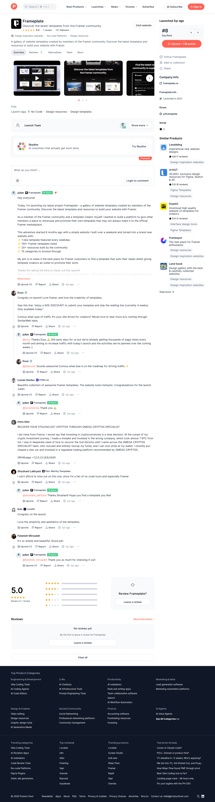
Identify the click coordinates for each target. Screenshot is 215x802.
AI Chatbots (65, 684)
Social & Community (70, 708)
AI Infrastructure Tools (70, 688)
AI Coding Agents (20, 688)
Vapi (62, 768)
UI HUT (173, 169)
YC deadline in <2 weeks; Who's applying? (179, 758)
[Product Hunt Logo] (14, 6)
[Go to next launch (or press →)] (198, 32)
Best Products (75, 6)
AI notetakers (114, 684)
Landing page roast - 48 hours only (175, 778)
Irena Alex (24, 421)
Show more (138, 125)
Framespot (175, 237)
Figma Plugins (18, 773)
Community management (72, 722)
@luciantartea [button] (31, 407)
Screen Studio (115, 753)
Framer (112, 768)
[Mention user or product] (17, 180)
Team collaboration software (122, 693)
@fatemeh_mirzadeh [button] (35, 559)
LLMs (62, 679)
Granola (63, 773)
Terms (82, 796)
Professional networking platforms (77, 718)
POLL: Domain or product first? (173, 753)
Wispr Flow (114, 763)
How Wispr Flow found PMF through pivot (178, 768)
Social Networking (68, 713)
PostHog (64, 763)
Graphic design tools (21, 722)
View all (82, 657)
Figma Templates (180, 190)
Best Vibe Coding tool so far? (172, 773)
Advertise (148, 6)
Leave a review (133, 602)
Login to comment (138, 180)
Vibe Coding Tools (20, 684)
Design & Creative (20, 708)
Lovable (64, 747)
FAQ (74, 796)
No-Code (36, 111)
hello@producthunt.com (176, 796)
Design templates (81, 111)
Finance (112, 708)
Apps (58, 796)
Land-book (175, 263)
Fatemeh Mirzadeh (29, 535)
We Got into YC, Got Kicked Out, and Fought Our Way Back (180, 763)
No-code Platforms (57, 35)
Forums (130, 6)
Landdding (175, 144)
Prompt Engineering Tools (72, 693)
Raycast (64, 778)
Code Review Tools (21, 763)
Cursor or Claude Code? (169, 747)
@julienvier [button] (29, 366)
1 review (47, 30)
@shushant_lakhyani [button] (35, 495)
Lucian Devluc (26, 380)
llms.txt (144, 796)
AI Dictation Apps (20, 753)
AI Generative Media (21, 727)
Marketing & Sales (165, 679)
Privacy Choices (117, 796)
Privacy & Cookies (97, 796)
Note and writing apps (119, 688)
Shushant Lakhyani (29, 471)
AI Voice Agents (164, 713)
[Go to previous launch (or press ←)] (191, 32)
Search (111, 697)
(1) (26, 284)
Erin (20, 509)
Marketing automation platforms (172, 688)
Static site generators (22, 778)
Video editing (18, 713)
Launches (97, 6)
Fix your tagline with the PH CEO (174, 783)
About (66, 796)
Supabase (65, 783)
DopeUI (173, 203)
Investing (112, 722)
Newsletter (47, 796)
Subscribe (176, 6)
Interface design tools (183, 224)
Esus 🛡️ (22, 292)
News (114, 6)
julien (21, 192)
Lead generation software (169, 684)
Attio (62, 758)
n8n (61, 753)
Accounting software (118, 713)
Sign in (198, 6)
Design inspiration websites (29, 35)
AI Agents (161, 708)
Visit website (144, 25)
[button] (80, 52)
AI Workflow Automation (120, 702)
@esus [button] (26, 339)
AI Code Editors (19, 693)
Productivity (114, 679)
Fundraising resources (119, 718)
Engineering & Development (26, 679)
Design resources (79, 35)
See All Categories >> (168, 718)
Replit (111, 773)
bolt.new (112, 758)
